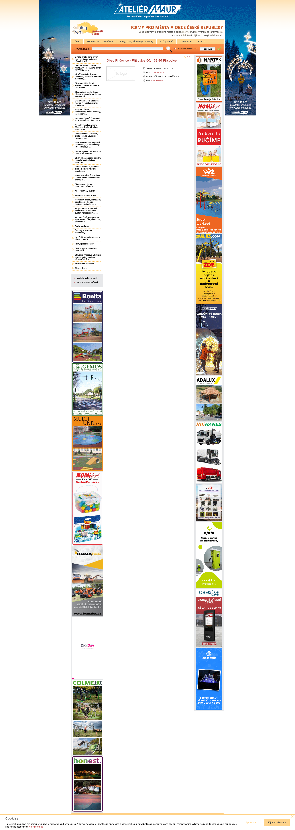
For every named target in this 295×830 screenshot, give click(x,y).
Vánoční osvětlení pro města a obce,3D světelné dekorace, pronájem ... (88, 177)
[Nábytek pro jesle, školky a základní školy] (209, 166)
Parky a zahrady (82, 226)
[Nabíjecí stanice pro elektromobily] (209, 587)
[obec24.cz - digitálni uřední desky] (209, 647)
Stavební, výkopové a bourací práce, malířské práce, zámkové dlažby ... (88, 257)
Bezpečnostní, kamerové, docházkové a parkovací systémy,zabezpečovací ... (86, 211)
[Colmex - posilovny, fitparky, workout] (87, 755)
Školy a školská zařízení (87, 282)
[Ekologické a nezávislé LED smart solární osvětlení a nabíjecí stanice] (209, 421)
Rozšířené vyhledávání (187, 48)
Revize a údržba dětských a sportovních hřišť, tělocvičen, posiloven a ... (88, 219)
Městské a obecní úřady (87, 278)
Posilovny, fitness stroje (85, 195)
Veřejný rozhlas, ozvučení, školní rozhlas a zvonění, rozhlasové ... (86, 136)
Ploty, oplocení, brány (84, 244)
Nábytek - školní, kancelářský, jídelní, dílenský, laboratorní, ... (88, 112)
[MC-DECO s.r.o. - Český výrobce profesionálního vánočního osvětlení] (209, 709)
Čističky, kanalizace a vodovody (83, 232)
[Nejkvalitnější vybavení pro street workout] (209, 303)
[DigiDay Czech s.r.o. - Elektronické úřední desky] (87, 678)
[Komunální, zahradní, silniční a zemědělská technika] (87, 616)
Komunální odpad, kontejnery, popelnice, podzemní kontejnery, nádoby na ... (88, 202)
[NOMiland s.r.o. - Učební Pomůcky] (87, 544)
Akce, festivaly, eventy (85, 191)
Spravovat (251, 822)
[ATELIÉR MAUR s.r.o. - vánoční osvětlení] (209, 375)
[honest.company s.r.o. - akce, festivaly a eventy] (87, 811)
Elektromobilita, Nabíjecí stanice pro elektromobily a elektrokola (87, 85)
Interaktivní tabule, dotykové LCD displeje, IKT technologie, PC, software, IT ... (88, 144)
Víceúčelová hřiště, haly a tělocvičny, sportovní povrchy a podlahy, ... (88, 76)
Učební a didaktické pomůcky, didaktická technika (88, 152)
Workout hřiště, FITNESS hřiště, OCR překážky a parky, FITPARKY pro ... (88, 68)
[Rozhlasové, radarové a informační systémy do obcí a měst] (209, 101)
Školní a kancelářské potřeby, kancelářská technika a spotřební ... (88, 160)
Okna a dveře (81, 268)
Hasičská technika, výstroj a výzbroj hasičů (87, 238)
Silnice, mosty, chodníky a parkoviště (86, 249)
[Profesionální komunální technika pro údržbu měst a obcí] (209, 482)
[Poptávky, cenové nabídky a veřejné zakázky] (87, 35)
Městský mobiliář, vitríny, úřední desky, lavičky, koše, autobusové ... (87, 127)
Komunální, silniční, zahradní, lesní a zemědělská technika (87, 119)
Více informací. (36, 826)
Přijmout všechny (276, 822)
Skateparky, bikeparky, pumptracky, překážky (85, 185)
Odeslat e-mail (159, 72)
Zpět (189, 57)
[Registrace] (210, 50)
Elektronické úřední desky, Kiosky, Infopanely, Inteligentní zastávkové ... (88, 94)
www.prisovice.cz (158, 80)
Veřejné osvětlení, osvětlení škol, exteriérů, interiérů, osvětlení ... (87, 169)
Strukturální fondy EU (84, 264)
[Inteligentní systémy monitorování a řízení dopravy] (87, 415)
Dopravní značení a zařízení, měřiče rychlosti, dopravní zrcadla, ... (87, 103)
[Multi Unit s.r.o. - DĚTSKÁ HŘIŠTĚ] (87, 470)
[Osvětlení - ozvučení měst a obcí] (209, 520)
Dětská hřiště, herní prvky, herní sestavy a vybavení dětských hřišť (86, 59)
